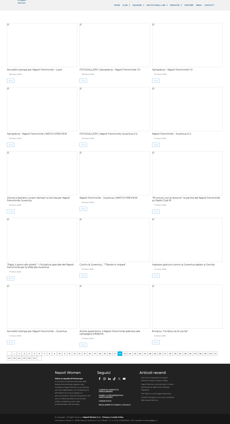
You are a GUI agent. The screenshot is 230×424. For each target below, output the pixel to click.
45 (24, 358)
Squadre (137, 5)
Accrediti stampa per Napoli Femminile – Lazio (34, 69)
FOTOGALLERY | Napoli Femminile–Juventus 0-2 (109, 133)
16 (90, 354)
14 (80, 354)
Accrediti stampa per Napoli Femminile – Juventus (37, 331)
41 (215, 354)
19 (105, 354)
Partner (189, 5)
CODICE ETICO (105, 401)
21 (115, 354)
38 (200, 354)
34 (180, 354)
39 (205, 354)
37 (195, 354)
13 (74, 354)
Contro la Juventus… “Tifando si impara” (103, 264)
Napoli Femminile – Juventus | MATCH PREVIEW (109, 197)
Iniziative (175, 5)
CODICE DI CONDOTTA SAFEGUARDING (109, 390)
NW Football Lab (156, 5)
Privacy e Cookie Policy (112, 417)
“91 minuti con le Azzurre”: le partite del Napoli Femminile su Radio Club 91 (186, 199)
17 (95, 354)
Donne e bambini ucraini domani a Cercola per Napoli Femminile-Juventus (38, 199)
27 (145, 354)
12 (69, 354)
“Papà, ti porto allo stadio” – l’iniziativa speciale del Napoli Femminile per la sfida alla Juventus (40, 266)
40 (210, 354)
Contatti (209, 5)
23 (125, 354)
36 (190, 354)
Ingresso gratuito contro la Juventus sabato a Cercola (183, 264)
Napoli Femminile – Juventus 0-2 (171, 133)
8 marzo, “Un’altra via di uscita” (170, 331)
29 (155, 354)
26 (140, 354)
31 (165, 354)
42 (9, 358)
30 (160, 354)
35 (185, 354)
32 (170, 354)
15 (85, 354)
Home (117, 5)
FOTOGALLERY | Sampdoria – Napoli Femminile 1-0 (110, 69)
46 (29, 358)
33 (175, 354)
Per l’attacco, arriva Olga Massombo (156, 393)
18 (100, 354)
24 (130, 354)
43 (14, 358)
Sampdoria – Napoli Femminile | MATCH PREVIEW (37, 133)
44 (19, 358)
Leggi (11, 81)
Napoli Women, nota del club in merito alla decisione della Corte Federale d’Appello (157, 387)
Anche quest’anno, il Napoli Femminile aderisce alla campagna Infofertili (110, 332)
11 (64, 354)
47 (34, 358)
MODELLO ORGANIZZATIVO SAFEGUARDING (111, 396)
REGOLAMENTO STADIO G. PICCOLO (115, 405)
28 (150, 354)
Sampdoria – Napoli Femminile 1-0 (172, 69)
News (199, 5)
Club (124, 5)
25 (135, 354)
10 (59, 354)
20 (110, 354)
